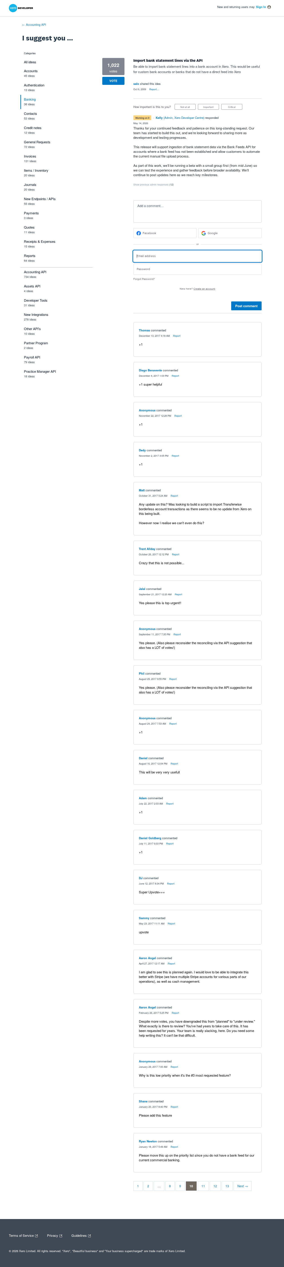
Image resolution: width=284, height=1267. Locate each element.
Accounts (31, 70)
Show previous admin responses (153, 184)
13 (227, 1186)
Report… (154, 89)
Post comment (246, 305)
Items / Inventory (36, 170)
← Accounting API (34, 24)
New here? (197, 289)
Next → (242, 1186)
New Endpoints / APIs (40, 198)
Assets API (32, 286)
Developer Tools (35, 300)
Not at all (188, 107)
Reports (30, 255)
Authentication (34, 85)
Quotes (29, 227)
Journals (30, 184)
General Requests (37, 141)
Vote (113, 81)
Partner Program (36, 343)
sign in (261, 7)
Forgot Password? (144, 279)
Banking (30, 99)
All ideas (30, 62)
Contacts (30, 113)
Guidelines (79, 1235)
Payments (31, 213)
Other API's (32, 328)
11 (203, 1186)
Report (176, 335)
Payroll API (32, 357)
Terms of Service (22, 1235)
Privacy (53, 1235)
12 (215, 1186)
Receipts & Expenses (39, 241)
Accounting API (35, 271)
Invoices (30, 156)
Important (211, 107)
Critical (235, 107)
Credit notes (32, 127)
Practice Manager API (40, 371)
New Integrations (36, 314)
